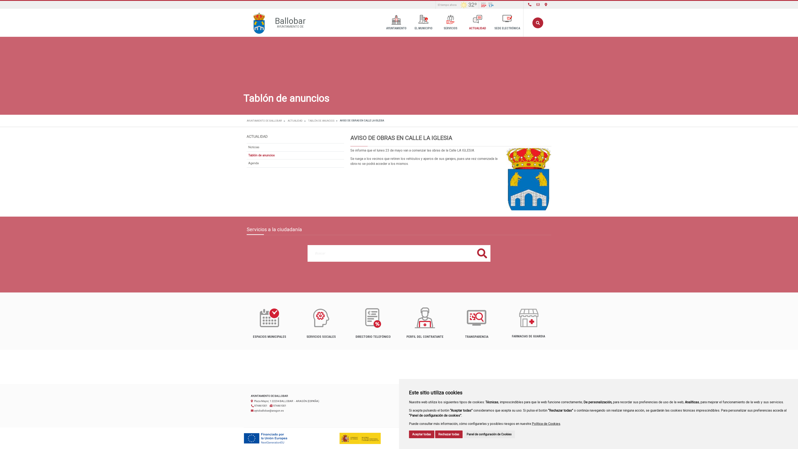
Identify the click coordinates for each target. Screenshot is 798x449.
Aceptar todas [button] (421, 434)
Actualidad (477, 28)
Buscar (537, 22)
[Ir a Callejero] (546, 5)
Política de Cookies (546, 424)
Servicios (450, 28)
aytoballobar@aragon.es (269, 410)
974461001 (260, 405)
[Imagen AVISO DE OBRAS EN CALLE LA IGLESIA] (528, 179)
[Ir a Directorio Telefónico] (529, 5)
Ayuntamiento (396, 28)
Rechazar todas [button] (448, 434)
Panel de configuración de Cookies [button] (489, 434)
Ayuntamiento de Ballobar (264, 120)
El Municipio (423, 28)
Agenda (253, 163)
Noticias (253, 147)
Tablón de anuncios (321, 120)
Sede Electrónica (507, 28)
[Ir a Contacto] (538, 5)
